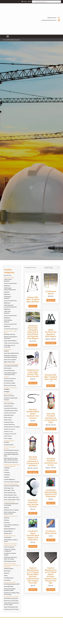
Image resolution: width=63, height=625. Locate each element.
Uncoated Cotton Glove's (10, 408)
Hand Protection (8, 402)
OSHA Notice (7, 296)
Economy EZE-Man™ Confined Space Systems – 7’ (50, 378)
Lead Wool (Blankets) (9, 479)
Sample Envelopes (8, 568)
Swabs (5, 575)
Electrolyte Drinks (8, 380)
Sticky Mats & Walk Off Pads (11, 353)
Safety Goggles (8, 438)
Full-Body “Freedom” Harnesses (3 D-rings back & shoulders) (33, 461)
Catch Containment (9, 547)
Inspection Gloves (9, 422)
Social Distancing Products (11, 328)
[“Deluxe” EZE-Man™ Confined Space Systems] (33, 283)
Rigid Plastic (7, 285)
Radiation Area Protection (10, 516)
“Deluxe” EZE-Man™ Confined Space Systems (32, 299)
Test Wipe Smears (9, 578)
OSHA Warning (8, 320)
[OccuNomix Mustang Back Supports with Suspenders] (50, 482)
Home (4, 39)
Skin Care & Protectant (10, 385)
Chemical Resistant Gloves (11, 410)
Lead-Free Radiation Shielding (11, 481)
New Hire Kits (7, 275)
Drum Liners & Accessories (11, 598)
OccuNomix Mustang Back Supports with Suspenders (51, 493)
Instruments (7, 580)
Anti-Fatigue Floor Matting (11, 366)
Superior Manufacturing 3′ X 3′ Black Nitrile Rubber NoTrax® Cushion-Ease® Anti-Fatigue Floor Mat (32, 575)
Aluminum (6, 321)
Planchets (6, 573)
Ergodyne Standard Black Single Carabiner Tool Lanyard (32, 413)
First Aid (6, 376)
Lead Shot (6, 477)
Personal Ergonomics (9, 370)
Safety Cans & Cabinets (10, 359)
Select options (50, 343)
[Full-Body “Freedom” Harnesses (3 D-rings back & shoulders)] (33, 444)
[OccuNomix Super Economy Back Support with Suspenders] (33, 523)
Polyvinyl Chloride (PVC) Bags (11, 485)
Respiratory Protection (10, 582)
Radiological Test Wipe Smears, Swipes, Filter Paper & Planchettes (12, 565)
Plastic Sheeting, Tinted (10, 495)
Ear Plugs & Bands (8, 444)
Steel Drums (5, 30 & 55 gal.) (11, 609)
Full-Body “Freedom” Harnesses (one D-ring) (50, 462)
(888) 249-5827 (51, 17)
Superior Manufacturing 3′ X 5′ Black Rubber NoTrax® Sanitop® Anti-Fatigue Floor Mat (50, 575)
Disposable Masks (8, 586)
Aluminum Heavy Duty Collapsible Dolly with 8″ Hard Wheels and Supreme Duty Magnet (32, 332)
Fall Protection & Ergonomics (11, 364)
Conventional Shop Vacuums (11, 450)
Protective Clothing (9, 502)
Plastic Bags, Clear (9, 488)
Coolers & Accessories (10, 378)
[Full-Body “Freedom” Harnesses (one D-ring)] (50, 444)
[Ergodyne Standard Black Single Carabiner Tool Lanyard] (33, 398)
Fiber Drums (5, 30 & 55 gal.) (11, 600)
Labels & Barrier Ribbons (10, 340)
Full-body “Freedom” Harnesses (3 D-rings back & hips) (51, 418)
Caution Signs (7, 537)
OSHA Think (7, 311)
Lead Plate (7, 472)
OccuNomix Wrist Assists (51, 532)
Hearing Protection (9, 440)
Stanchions (7, 522)
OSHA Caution (8, 279)
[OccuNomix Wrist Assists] (50, 523)
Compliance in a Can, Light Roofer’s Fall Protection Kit (33, 373)
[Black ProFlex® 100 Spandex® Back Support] (50, 319)
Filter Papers (7, 571)
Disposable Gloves (9, 415)
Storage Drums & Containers (11, 596)
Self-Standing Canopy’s (10, 561)
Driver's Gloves (8, 417)
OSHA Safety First (9, 305)
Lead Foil (6, 470)
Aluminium (6, 281)
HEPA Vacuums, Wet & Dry (11, 462)
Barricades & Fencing (9, 334)
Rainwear (6, 507)
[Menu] (8, 36)
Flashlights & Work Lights (10, 387)
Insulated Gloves (8, 406)
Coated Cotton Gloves (10, 413)
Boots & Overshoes (9, 395)
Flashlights (7, 389)
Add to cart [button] (50, 300)
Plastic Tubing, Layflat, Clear (11, 497)
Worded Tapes (8, 533)
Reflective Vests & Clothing (11, 510)
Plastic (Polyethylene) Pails (11, 607)
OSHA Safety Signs (9, 277)
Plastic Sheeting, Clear (10, 492)
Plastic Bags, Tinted (9, 490)
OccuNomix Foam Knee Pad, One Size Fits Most (32, 503)
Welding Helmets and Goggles (12, 426)
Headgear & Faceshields (10, 433)
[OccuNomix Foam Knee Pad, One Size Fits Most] (33, 487)
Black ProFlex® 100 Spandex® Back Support (50, 333)
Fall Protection (8, 368)
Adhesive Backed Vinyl (10, 289)
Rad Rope (6, 520)
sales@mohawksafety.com (49, 20)
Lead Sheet (7, 474)
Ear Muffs (6, 442)
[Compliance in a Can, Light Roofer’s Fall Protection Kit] (33, 358)
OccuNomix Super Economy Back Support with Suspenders (33, 535)
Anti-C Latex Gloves (9, 403)
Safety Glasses (8, 436)
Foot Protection (8, 394)
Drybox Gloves (8, 419)
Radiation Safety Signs (10, 535)
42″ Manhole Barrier (51, 292)
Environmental (7, 349)
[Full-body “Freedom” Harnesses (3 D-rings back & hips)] (50, 400)
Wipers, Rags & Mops (9, 362)
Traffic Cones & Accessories (11, 343)
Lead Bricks (7, 468)
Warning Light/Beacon (10, 528)
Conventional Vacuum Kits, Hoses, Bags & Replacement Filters (11, 454)
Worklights (7, 391)
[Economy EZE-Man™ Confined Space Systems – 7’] (51, 361)
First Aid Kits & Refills (9, 383)
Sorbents (6, 351)
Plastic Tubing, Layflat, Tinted (11, 499)
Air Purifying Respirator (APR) (11, 584)
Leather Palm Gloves (9, 424)
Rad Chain (6, 518)
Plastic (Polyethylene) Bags (11, 484)
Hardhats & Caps (8, 431)
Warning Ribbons (8, 531)
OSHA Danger (7, 288)
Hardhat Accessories (9, 429)
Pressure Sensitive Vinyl (10, 283)
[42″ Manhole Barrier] (50, 280)
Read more (32, 306)
